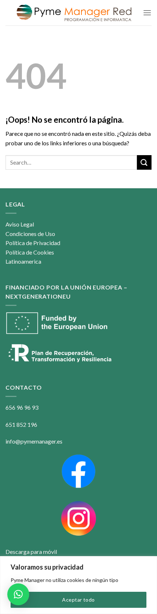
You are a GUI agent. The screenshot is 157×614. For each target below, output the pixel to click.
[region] (78, 585)
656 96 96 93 (21, 407)
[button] (18, 594)
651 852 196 (21, 424)
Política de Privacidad (32, 242)
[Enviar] (144, 162)
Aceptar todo (78, 600)
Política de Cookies (29, 252)
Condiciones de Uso (30, 233)
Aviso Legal (19, 224)
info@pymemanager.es (33, 441)
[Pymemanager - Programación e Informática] (74, 12)
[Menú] (147, 12)
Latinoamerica (23, 261)
